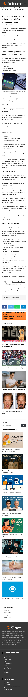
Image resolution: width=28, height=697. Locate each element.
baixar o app (14, 198)
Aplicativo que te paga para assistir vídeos (13, 389)
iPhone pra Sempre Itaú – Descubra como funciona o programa (13, 317)
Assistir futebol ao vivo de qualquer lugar (13, 368)
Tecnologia (7, 672)
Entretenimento (8, 663)
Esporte (6, 665)
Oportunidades (8, 669)
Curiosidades (7, 659)
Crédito (6, 658)
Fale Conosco (7, 612)
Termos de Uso (7, 617)
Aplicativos (7, 656)
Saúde (5, 670)
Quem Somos (7, 616)
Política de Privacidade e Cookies (12, 614)
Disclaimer (6, 610)
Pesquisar (4, 422)
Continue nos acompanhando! (11, 297)
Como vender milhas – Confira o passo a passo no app (14, 313)
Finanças (6, 667)
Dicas (5, 661)
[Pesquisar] (23, 425)
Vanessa (11, 24)
